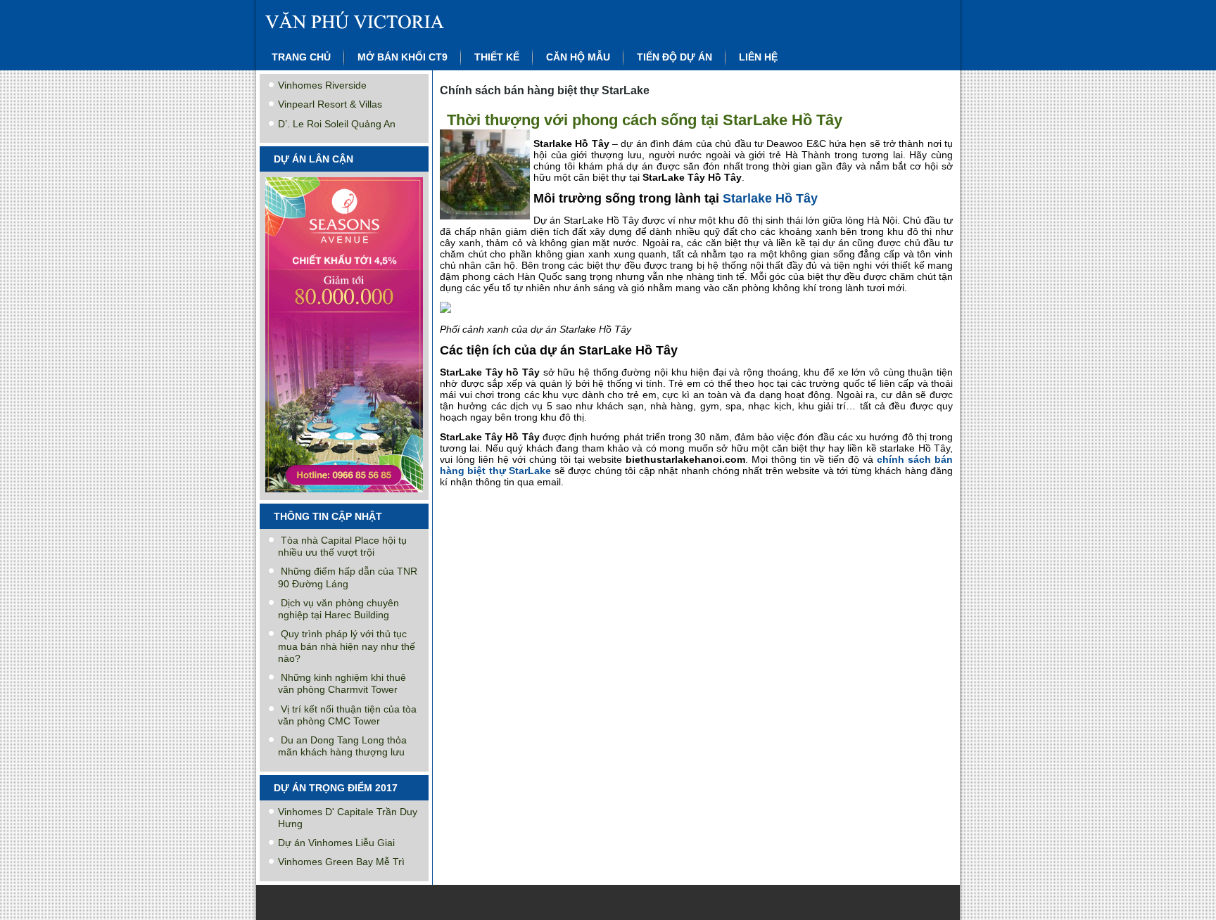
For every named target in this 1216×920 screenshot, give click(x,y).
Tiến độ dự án (674, 57)
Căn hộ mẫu (578, 57)
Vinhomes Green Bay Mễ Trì (341, 861)
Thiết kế (496, 57)
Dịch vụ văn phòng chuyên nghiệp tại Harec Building (338, 608)
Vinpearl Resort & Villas (330, 104)
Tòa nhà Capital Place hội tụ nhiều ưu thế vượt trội (342, 546)
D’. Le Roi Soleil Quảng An (336, 123)
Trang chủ (301, 57)
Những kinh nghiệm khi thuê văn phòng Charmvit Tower (342, 683)
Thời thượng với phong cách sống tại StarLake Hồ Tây (644, 120)
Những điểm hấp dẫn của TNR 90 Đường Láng (347, 577)
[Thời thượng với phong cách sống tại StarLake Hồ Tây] (486, 220)
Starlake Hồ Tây (770, 198)
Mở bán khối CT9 (402, 57)
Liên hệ (758, 57)
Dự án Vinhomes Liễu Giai (336, 842)
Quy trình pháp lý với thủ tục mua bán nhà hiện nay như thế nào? (346, 646)
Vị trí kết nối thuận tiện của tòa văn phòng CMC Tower (347, 715)
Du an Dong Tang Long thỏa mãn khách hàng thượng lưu (342, 746)
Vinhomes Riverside (322, 85)
